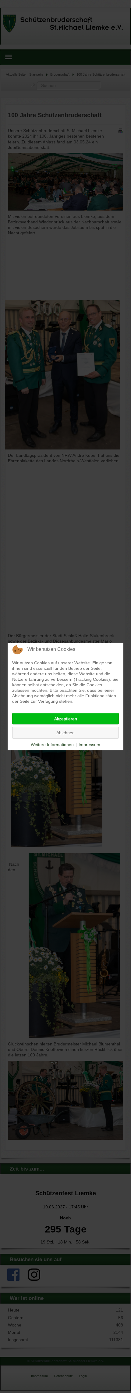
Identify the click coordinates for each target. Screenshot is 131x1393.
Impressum (89, 744)
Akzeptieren (65, 718)
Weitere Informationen (52, 744)
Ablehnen (65, 732)
